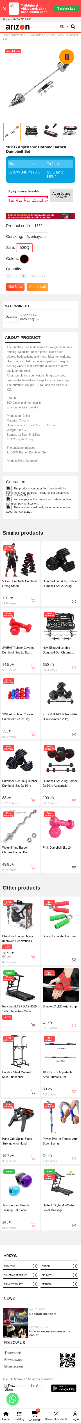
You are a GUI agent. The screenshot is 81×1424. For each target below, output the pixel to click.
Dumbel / (17, 35)
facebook (14, 1352)
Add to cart (37, 286)
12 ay (36, 200)
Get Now (15, 286)
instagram (15, 1366)
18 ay (44, 200)
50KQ (24, 248)
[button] (73, 26)
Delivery (47, 1275)
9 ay (27, 200)
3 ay (11, 200)
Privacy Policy (13, 1284)
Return (46, 1284)
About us (10, 1266)
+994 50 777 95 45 (21, 19)
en (62, 27)
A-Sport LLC (28, 314)
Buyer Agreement (15, 1275)
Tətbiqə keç (66, 8)
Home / (7, 35)
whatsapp (14, 1359)
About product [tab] (22, 338)
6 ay (19, 200)
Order (46, 1266)
